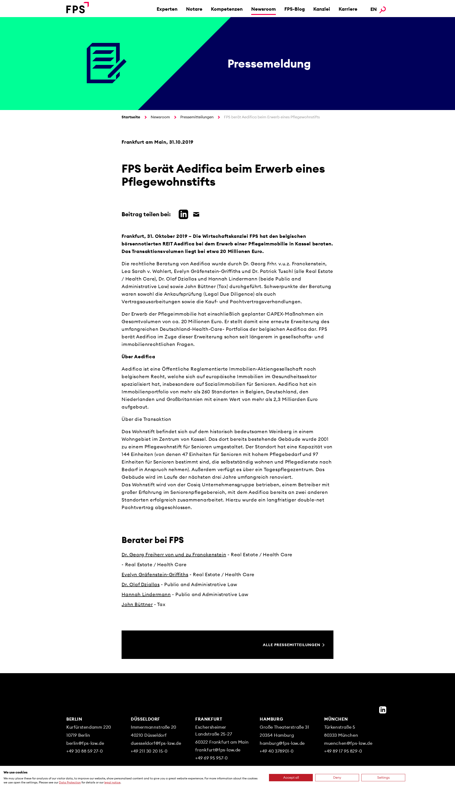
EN (373, 9)
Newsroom (263, 9)
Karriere (348, 9)
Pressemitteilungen (197, 117)
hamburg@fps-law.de (282, 743)
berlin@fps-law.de (85, 743)
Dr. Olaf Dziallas (140, 584)
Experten (167, 9)
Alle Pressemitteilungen (291, 644)
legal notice (112, 782)
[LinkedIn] (383, 710)
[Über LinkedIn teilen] (182, 214)
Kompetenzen (227, 9)
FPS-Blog (294, 9)
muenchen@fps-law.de (348, 743)
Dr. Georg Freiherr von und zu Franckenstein (174, 554)
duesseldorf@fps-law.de (156, 743)
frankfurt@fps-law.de (218, 750)
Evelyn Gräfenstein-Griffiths (155, 574)
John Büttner (137, 604)
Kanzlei (321, 9)
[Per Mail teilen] (195, 214)
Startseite (131, 117)
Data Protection (70, 782)
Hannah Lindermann (146, 594)
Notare (194, 9)
